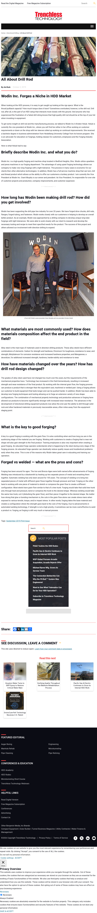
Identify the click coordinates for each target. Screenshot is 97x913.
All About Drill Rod (17, 79)
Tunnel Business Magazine (43, 829)
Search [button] (94, 3)
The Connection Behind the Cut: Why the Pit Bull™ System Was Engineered (46, 579)
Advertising (6, 813)
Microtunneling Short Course (13, 779)
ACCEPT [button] (18, 858)
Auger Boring (6, 744)
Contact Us (5, 817)
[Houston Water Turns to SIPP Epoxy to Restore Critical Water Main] (15, 671)
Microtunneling (54, 748)
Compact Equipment (9, 829)
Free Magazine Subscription (39, 3)
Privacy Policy (45, 838)
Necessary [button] (4, 891)
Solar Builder (25, 829)
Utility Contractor (63, 829)
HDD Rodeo (6, 774)
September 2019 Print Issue (18, 521)
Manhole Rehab (8, 748)
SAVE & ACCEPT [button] (7, 911)
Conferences (6, 808)
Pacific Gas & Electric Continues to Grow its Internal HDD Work (82, 685)
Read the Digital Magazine (12, 3)
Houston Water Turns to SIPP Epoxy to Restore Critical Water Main (14, 685)
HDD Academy (7, 770)
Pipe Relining (54, 753)
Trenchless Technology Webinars (15, 783)
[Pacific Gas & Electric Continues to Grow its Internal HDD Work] (82, 671)
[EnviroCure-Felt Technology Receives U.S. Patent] (15, 701)
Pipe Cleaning (7, 753)
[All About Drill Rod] (48, 56)
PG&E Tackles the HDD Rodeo (45, 546)
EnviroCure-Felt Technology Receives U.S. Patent (15, 714)
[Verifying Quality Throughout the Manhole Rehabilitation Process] (48, 671)
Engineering (53, 744)
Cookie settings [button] (7, 858)
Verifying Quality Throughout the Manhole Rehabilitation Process (48, 685)
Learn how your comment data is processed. (53, 649)
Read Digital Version (9, 799)
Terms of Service (60, 838)
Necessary (7, 895)
